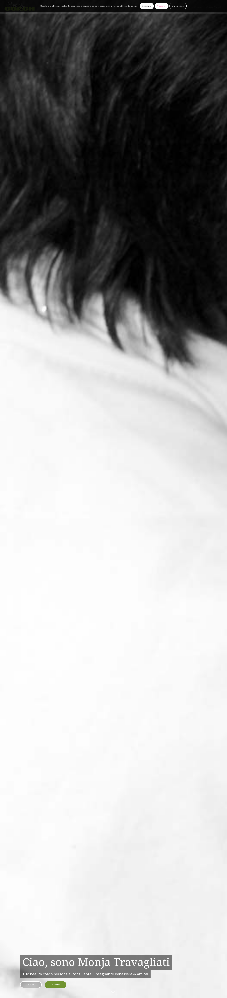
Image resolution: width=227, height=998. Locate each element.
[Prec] (7, 499)
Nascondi (161, 6)
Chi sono (31, 984)
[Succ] (220, 499)
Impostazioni (178, 6)
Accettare (146, 6)
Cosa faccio (55, 984)
